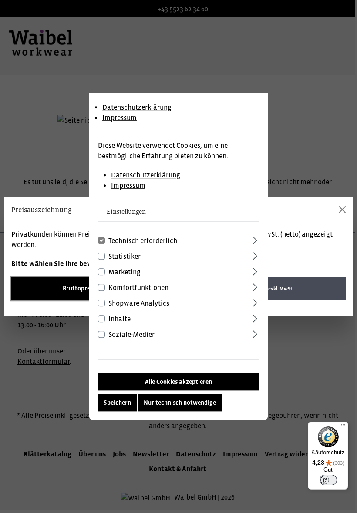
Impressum (119, 117)
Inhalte (119, 319)
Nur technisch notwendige (180, 402)
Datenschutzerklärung (137, 107)
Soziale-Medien (132, 334)
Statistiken (125, 256)
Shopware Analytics (138, 303)
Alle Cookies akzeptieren (178, 381)
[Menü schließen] (342, 210)
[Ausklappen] (255, 238)
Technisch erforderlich (142, 240)
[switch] (328, 480)
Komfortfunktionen (138, 287)
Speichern (117, 402)
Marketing (124, 272)
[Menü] (343, 427)
